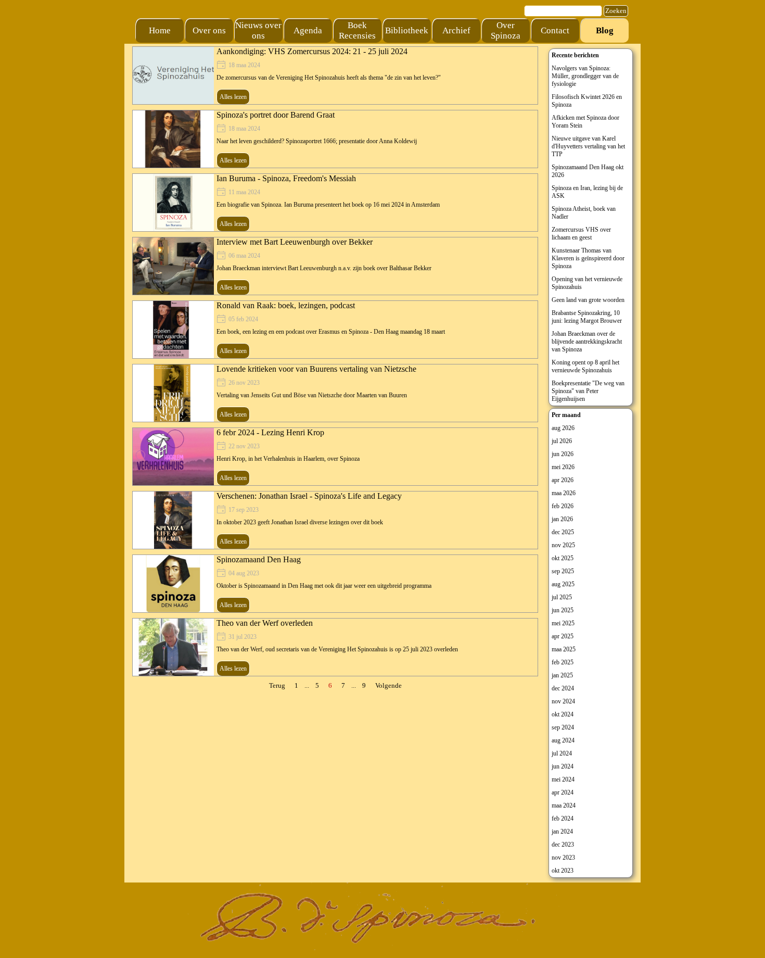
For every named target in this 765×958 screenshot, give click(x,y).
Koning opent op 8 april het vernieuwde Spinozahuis (585, 366)
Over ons (209, 30)
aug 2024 (563, 740)
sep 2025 (563, 571)
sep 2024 (563, 727)
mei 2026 (563, 467)
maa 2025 (564, 649)
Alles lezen (233, 96)
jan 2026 (562, 519)
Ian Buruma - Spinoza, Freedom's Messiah (286, 178)
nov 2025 (563, 545)
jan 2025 (562, 675)
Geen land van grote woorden (588, 300)
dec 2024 (563, 688)
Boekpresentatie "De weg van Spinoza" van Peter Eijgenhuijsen (588, 391)
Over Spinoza (505, 30)
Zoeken (616, 11)
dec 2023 (563, 844)
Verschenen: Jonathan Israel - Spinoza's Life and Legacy (309, 495)
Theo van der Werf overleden (264, 623)
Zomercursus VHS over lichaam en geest (581, 233)
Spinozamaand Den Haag (258, 559)
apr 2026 (562, 480)
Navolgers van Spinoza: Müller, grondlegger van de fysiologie (585, 76)
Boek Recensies (357, 30)
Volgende (388, 685)
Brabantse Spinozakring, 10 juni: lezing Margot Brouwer (587, 316)
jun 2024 (562, 766)
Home (160, 30)
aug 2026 (563, 428)
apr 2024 (562, 792)
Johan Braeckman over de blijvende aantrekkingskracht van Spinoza (587, 341)
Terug (277, 685)
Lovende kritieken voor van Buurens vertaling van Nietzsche (316, 368)
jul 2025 (562, 597)
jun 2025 (562, 610)
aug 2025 (563, 584)
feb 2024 (562, 818)
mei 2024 (563, 779)
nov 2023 (563, 857)
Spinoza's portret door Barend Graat (275, 114)
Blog (605, 30)
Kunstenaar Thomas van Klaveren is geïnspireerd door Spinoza (588, 258)
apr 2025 (562, 636)
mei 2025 (563, 623)
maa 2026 (564, 493)
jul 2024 (562, 753)
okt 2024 (562, 714)
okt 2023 (562, 870)
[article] (335, 75)
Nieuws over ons (258, 30)
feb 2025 (562, 662)
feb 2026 (562, 506)
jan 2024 (562, 831)
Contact (555, 30)
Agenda (308, 30)
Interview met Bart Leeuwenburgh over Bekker (294, 241)
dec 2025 (563, 532)
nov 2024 (563, 701)
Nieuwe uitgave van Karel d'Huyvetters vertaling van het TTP (588, 146)
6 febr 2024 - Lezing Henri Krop (270, 432)
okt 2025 (562, 558)
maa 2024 (564, 805)
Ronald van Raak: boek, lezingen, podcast (285, 305)
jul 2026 (562, 441)
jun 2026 (562, 454)
